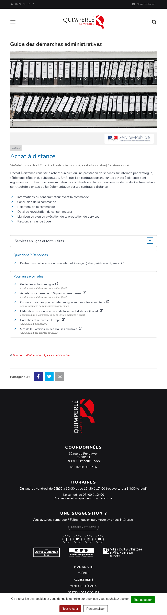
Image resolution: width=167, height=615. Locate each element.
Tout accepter (143, 599)
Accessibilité (83, 580)
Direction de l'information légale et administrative (41, 355)
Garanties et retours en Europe (40, 320)
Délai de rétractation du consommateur (44, 211)
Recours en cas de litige (34, 221)
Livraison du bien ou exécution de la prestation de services (58, 216)
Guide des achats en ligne (37, 284)
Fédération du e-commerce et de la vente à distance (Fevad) (59, 311)
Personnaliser (95, 608)
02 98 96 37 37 (87, 467)
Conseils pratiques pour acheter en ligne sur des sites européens (63, 302)
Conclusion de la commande (36, 202)
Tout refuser (70, 608)
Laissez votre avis (83, 527)
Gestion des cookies (83, 592)
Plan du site (83, 567)
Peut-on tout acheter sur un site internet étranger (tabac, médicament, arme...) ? (72, 263)
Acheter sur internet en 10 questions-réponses (51, 293)
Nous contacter (145, 4)
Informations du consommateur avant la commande (53, 197)
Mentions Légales (83, 586)
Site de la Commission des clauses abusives (49, 329)
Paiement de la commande (36, 207)
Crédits (83, 573)
